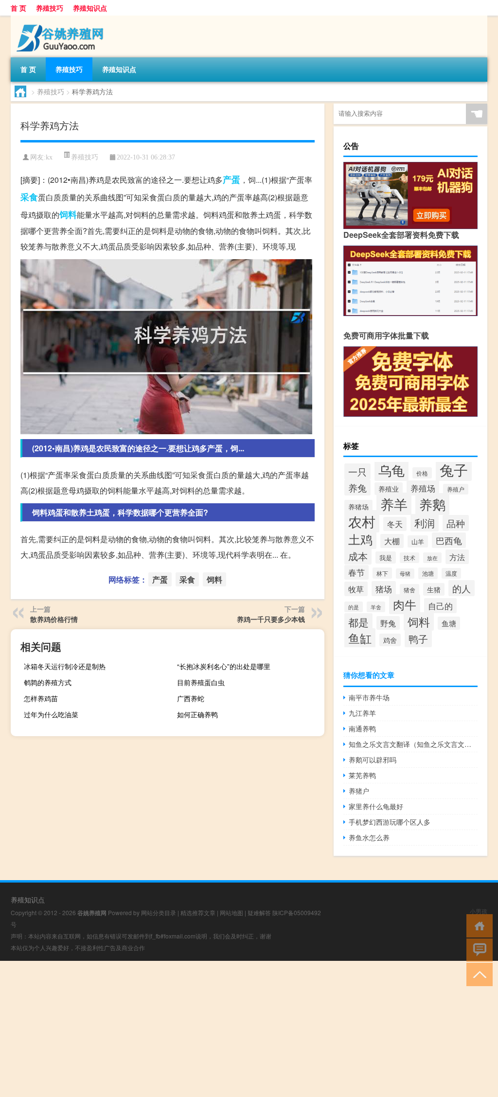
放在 (432, 558)
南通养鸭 (362, 728)
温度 (451, 573)
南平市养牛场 (369, 697)
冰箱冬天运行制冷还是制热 (65, 666)
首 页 (18, 8)
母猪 (405, 573)
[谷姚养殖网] (62, 19)
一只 (357, 471)
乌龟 (391, 469)
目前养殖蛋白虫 (201, 682)
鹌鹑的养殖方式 (47, 682)
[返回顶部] (477, 974)
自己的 (440, 606)
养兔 (357, 487)
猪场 (383, 589)
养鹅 (432, 504)
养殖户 (455, 489)
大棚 (392, 541)
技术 (409, 558)
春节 (356, 572)
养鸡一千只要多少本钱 (271, 619)
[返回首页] (477, 925)
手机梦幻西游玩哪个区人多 (389, 822)
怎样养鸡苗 (41, 698)
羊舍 (376, 607)
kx (49, 157)
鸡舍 (390, 640)
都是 (358, 622)
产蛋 (231, 179)
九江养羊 (362, 713)
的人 (461, 588)
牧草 (356, 589)
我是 (385, 557)
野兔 (388, 623)
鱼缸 (360, 638)
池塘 (428, 573)
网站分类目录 (158, 912)
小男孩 (478, 911)
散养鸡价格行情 (54, 619)
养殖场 (422, 488)
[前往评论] (477, 949)
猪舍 (409, 589)
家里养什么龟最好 (376, 806)
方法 (457, 557)
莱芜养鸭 (362, 775)
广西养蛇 (190, 698)
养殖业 (388, 489)
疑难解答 (259, 912)
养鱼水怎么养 (369, 837)
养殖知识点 (90, 8)
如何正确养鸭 (197, 714)
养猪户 (359, 791)
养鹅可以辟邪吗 (372, 759)
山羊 (417, 541)
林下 (382, 573)
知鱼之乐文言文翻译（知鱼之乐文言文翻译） (413, 744)
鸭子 (418, 639)
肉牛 (404, 604)
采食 (29, 197)
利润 (424, 522)
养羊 (394, 503)
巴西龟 (449, 540)
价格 (422, 473)
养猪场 (358, 506)
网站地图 (231, 912)
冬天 (395, 524)
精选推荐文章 (197, 912)
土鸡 (360, 539)
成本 (358, 556)
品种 (455, 523)
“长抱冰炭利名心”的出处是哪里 (223, 666)
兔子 (454, 469)
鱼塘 (449, 623)
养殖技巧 (49, 8)
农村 (361, 521)
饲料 (68, 214)
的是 (353, 607)
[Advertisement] (249, 1029)
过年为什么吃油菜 (51, 714)
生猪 (434, 589)
